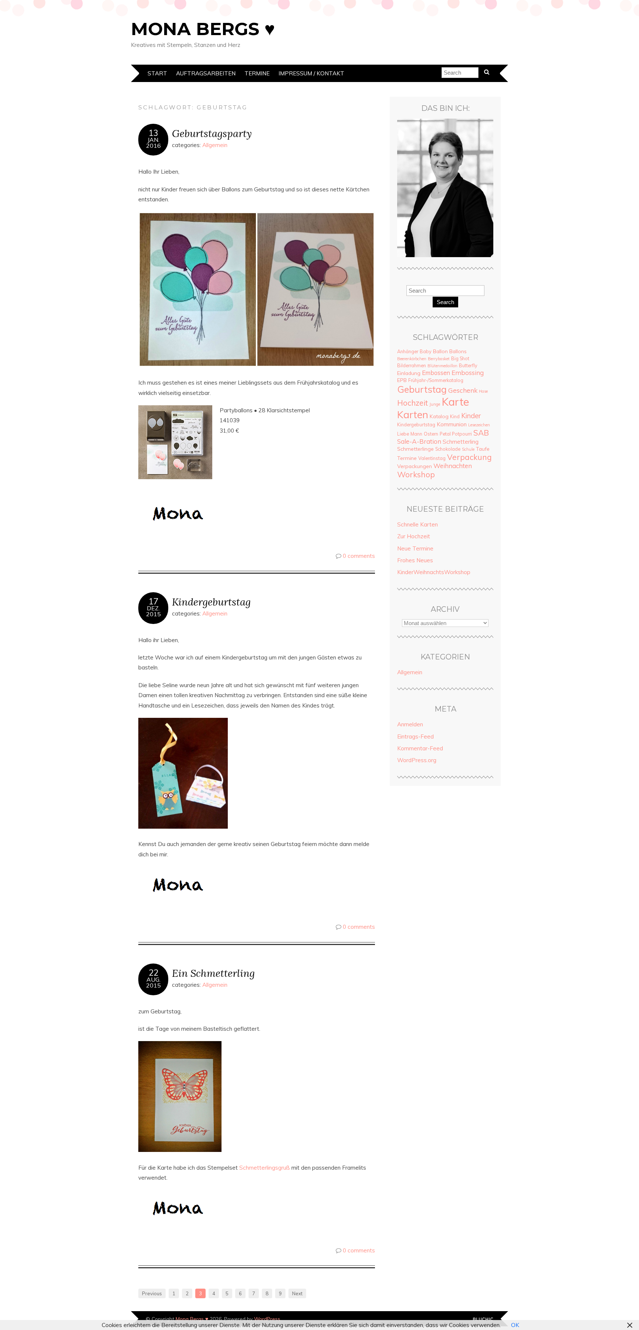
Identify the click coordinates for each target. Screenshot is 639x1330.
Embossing (468, 372)
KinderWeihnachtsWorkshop (433, 572)
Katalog (439, 416)
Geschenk (462, 390)
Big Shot (460, 358)
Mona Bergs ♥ (203, 29)
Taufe (483, 449)
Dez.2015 (153, 611)
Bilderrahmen (411, 365)
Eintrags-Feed (415, 736)
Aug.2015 (153, 982)
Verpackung (469, 457)
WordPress (267, 1319)
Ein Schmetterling (213, 972)
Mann (416, 434)
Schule (468, 449)
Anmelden (410, 724)
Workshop (416, 474)
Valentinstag (432, 458)
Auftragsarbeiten (206, 73)
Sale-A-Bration (419, 441)
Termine (257, 73)
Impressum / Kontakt (311, 73)
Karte (455, 401)
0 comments (359, 555)
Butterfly (468, 365)
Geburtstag (422, 389)
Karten (412, 414)
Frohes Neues (415, 560)
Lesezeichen (479, 424)
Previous (152, 1293)
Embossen (436, 372)
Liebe (403, 434)
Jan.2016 (153, 142)
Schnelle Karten (417, 524)
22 (153, 973)
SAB (481, 432)
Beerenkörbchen (411, 358)
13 (153, 133)
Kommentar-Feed (420, 748)
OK (515, 1325)
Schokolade (447, 449)
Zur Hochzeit (413, 536)
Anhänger (407, 351)
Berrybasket (439, 358)
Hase (483, 391)
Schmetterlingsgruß (264, 1167)
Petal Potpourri (456, 434)
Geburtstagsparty (212, 133)
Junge (434, 404)
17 (153, 601)
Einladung (408, 373)
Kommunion (452, 424)
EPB (402, 380)
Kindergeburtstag (211, 601)
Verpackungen (414, 466)
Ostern (431, 434)
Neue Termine (415, 548)
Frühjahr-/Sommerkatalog (435, 380)
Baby (426, 351)
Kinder (471, 415)
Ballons (458, 351)
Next (297, 1293)
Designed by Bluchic (483, 1319)
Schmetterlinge (415, 449)
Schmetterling (461, 441)
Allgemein (214, 145)
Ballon (440, 351)
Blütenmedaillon (442, 365)
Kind (455, 416)
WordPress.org (416, 760)
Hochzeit (412, 402)
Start (157, 73)
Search (445, 302)
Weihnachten (452, 466)
